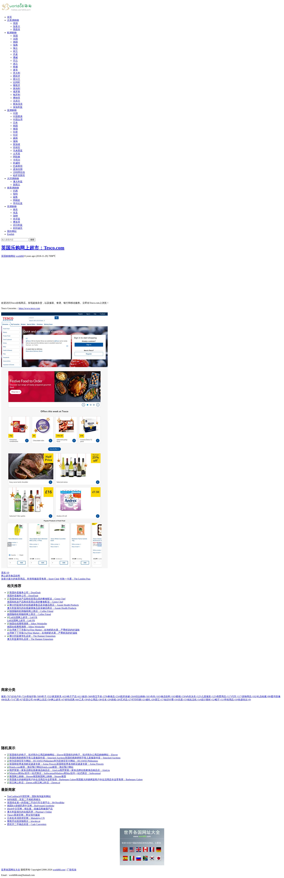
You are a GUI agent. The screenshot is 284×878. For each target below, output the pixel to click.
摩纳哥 (16, 98)
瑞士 (15, 48)
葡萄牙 (16, 85)
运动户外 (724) (19, 696)
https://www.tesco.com (29, 308)
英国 (15, 35)
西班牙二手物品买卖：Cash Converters (26, 824)
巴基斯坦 (17, 166)
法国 (15, 39)
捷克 (15, 70)
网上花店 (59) (44, 699)
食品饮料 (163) (168, 696)
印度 (15, 132)
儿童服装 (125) (209, 696)
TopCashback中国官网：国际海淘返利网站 (29, 796)
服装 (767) (6, 696)
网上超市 (6, 575)
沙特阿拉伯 (19, 172)
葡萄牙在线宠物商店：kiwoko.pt (23, 821)
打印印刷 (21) (139, 699)
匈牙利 (16, 94)
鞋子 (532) (47, 696)
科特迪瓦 (17, 228)
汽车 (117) (237, 696)
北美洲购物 (13, 20)
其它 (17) (159, 699)
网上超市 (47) (58, 699)
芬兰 (15, 60)
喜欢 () (5, 572)
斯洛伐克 (17, 104)
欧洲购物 (12, 32)
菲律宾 (16, 147)
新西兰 (16, 184)
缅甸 (15, 141)
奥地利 (16, 88)
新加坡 (16, 144)
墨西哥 (16, 29)
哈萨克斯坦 (19, 175)
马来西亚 (17, 150)
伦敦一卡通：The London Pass (75, 579)
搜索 (32, 240)
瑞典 (15, 45)
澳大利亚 (17, 181)
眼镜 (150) (181, 696)
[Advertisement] (90, 278)
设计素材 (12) (208, 699)
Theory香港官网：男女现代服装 (23, 815)
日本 (15, 122)
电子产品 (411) (74, 696)
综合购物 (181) (143, 696)
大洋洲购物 (13, 178)
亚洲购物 (12, 110)
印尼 (15, 135)
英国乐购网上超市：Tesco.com (32, 247)
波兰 (15, 63)
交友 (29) (106, 699)
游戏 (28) (115, 699)
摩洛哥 (16, 222)
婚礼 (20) (150, 699)
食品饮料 (15, 575)
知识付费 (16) (171, 699)
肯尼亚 (16, 219)
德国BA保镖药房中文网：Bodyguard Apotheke (30, 805)
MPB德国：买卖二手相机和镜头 (24, 799)
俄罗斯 (16, 91)
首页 (9, 17)
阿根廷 (16, 200)
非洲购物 (12, 206)
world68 (20, 256)
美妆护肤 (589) (34, 696)
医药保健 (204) (127, 696)
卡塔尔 (16, 160)
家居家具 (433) (59, 696)
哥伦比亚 (17, 203)
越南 (15, 138)
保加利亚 (17, 107)
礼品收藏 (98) (264, 696)
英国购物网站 (8, 256)
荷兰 (15, 51)
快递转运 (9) (244, 699)
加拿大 (16, 26)
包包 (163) (156, 696)
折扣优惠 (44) (72, 699)
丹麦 (15, 54)
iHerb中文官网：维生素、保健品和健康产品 (30, 809)
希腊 (15, 66)
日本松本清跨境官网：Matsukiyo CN (26, 818)
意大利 (16, 73)
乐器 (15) (182, 699)
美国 (15, 23)
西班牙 (16, 76)
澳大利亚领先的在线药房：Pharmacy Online (29, 812)
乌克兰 (16, 101)
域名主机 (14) (194, 699)
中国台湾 (17, 119)
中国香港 (17, 116)
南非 (15, 209)
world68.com (59, 869)
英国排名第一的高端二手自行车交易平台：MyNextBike (35, 802)
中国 (15, 113)
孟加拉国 (17, 169)
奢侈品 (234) (114, 696)
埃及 (15, 212)
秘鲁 (15, 197)
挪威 (15, 57)
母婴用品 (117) (224, 696)
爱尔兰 (16, 79)
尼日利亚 (17, 225)
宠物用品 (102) (249, 696)
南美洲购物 (13, 188)
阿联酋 (16, 156)
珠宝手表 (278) (100, 696)
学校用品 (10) (231, 699)
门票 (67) (18, 699)
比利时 (16, 82)
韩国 (15, 125)
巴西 (15, 191)
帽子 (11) (219, 699)
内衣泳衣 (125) (193, 696)
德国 (15, 42)
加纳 (15, 215)
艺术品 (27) (126, 699)
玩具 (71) (9, 699)
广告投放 (71, 869)
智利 (15, 194)
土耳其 (16, 153)
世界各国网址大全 (10, 869)
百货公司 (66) (30, 699)
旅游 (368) (87, 696)
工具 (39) (83, 699)
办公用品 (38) (95, 699)
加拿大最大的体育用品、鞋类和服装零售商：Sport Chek (30, 579)
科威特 (16, 163)
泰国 (15, 129)
